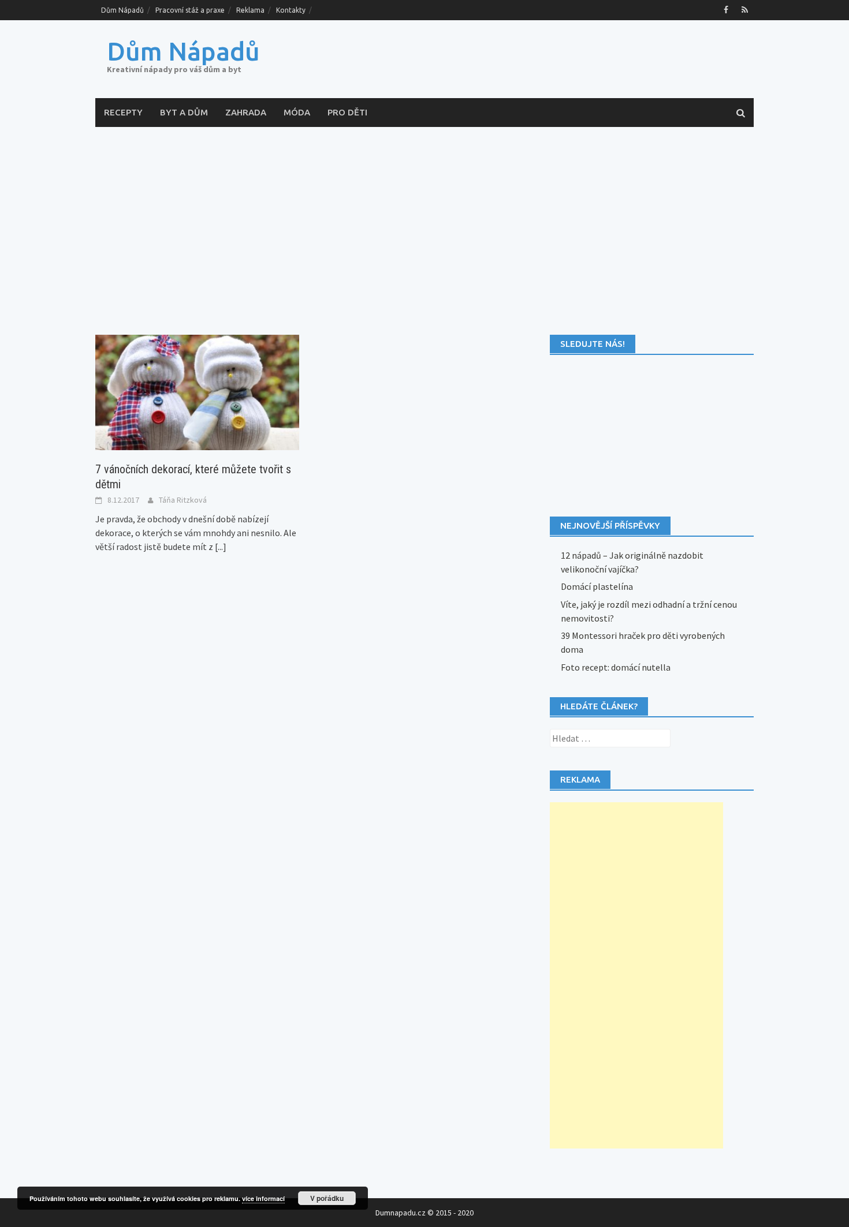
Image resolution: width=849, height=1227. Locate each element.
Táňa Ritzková (183, 500)
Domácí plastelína (597, 586)
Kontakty (291, 10)
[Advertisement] (424, 231)
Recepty (123, 112)
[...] (220, 546)
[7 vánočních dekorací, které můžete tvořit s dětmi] (197, 391)
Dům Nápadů (122, 10)
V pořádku (327, 1198)
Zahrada (245, 112)
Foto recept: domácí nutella (616, 667)
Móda (297, 112)
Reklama (250, 10)
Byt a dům (184, 112)
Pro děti (347, 112)
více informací (263, 1198)
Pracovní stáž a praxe (190, 10)
